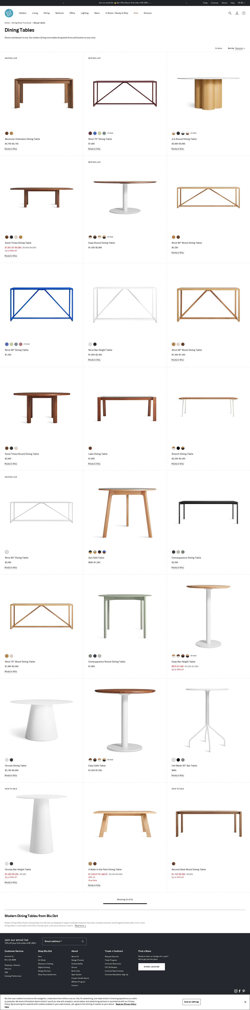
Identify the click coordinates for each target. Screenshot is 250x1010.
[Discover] (148, 13)
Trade (205, 3)
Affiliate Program (78, 982)
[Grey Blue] (104, 133)
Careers (74, 985)
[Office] (72, 13)
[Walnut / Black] (95, 237)
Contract (214, 3)
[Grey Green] (183, 552)
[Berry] (21, 344)
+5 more (110, 237)
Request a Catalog (45, 964)
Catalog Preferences (13, 976)
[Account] (237, 13)
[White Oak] (11, 133)
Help (233, 3)
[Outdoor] (22, 13)
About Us (75, 956)
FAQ (6, 972)
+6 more (193, 656)
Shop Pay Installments (47, 974)
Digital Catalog (44, 967)
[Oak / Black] (183, 448)
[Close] (245, 1002)
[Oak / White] (173, 448)
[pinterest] (243, 992)
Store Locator (151, 967)
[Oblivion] (173, 552)
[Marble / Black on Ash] (183, 133)
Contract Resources (113, 964)
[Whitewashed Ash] (16, 237)
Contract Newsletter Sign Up (116, 974)
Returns (8, 969)
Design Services (44, 971)
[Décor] (97, 13)
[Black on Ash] (178, 133)
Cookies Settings (191, 1002)
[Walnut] (7, 133)
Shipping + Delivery (12, 965)
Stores (224, 3)
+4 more (110, 133)
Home (7, 23)
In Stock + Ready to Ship (116, 13)
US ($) (241, 3)
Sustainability (77, 964)
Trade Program (111, 960)
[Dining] (47, 13)
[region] (125, 1002)
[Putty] (178, 552)
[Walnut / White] (90, 237)
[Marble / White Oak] (173, 133)
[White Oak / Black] (104, 237)
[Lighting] (85, 13)
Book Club (75, 971)
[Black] (178, 760)
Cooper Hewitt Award (80, 978)
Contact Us (9, 956)
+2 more (193, 133)
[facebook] (239, 992)
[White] (90, 344)
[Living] (35, 13)
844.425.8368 (10, 960)
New (40, 956)
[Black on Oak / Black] (178, 448)
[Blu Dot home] (9, 13)
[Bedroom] (59, 13)
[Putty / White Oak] (95, 552)
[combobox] (236, 48)
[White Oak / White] (99, 237)
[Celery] (99, 133)
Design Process (77, 960)
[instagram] (236, 992)
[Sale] (136, 13)
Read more (79, 926)
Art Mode (42, 960)
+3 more (26, 344)
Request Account (112, 956)
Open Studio (76, 974)
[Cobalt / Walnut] (104, 552)
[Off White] (173, 760)
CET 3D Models (111, 967)
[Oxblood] (90, 133)
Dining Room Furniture (21, 23)
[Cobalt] (95, 133)
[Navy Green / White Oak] (90, 552)
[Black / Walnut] (99, 552)
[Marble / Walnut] (187, 133)
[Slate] (95, 344)
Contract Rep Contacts (114, 971)
